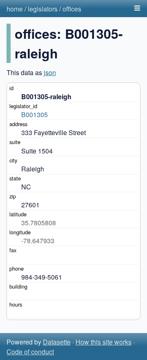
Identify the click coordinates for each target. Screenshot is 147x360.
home (15, 8)
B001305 (34, 114)
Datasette (57, 342)
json (50, 72)
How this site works (103, 342)
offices (71, 8)
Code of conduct (30, 351)
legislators (43, 8)
